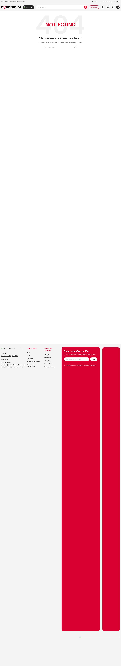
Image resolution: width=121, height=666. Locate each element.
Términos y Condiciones (31, 365)
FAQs (28, 355)
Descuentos (94, 7)
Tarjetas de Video (49, 367)
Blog (28, 352)
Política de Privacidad (33, 361)
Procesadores (48, 364)
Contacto (30, 358)
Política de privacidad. (90, 365)
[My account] (102, 7)
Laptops (46, 354)
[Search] (85, 7)
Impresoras (47, 357)
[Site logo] (11, 7)
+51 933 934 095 (6, 362)
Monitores (47, 360)
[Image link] (11, 349)
